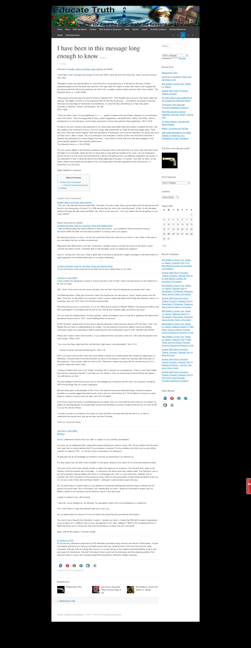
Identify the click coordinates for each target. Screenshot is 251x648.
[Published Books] (192, 35)
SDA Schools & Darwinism (110, 29)
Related (63, 188)
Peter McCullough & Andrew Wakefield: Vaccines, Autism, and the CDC (177, 114)
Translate (182, 58)
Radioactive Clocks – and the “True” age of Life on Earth (177, 366)
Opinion (135, 29)
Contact (93, 29)
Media (126, 29)
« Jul (164, 245)
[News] (182, 35)
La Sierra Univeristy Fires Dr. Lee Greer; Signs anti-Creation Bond (84, 225)
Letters (144, 29)
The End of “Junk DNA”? (67, 278)
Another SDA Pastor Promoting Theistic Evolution (175, 92)
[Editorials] (173, 35)
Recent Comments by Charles (75, 185)
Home (59, 29)
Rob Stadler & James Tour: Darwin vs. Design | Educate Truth (176, 261)
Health (60, 35)
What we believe (80, 29)
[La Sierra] (187, 35)
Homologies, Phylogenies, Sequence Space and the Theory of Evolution (177, 293)
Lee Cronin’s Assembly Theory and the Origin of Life (111, 589)
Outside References (177, 29)
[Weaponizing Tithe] (170, 161)
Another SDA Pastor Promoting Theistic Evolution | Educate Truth (176, 274)
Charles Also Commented (70, 182)
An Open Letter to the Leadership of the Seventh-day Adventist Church (177, 99)
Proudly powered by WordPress (70, 614)
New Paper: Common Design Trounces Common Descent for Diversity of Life (178, 329)
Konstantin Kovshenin (112, 614)
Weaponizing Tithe (73, 586)
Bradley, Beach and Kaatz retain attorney (86, 69)
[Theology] (177, 35)
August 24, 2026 (63, 570)
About (67, 29)
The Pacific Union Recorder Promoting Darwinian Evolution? (175, 106)
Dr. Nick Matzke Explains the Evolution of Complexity (177, 265)
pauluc (62, 433)
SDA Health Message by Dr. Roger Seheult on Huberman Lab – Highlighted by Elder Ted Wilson (176, 135)
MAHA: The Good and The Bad (175, 128)
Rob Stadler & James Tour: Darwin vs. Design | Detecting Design (176, 312)
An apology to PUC (65, 540)
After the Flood (168, 355)
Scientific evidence (158, 29)
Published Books (73, 35)
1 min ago (62, 63)
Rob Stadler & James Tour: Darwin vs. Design (147, 588)
